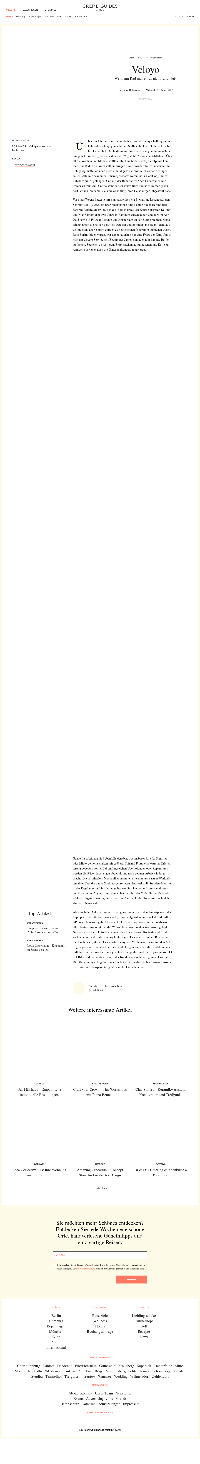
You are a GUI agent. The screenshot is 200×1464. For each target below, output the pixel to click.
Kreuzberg (126, 1365)
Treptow (89, 1376)
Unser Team (104, 1393)
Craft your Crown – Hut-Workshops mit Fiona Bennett (100, 1092)
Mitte (179, 1365)
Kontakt (86, 1393)
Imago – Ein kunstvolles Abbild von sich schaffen (43, 930)
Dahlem (49, 1365)
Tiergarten (72, 1376)
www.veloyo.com (25, 164)
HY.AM (118, 1430)
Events (78, 1398)
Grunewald (107, 1365)
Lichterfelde (163, 1365)
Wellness (100, 1320)
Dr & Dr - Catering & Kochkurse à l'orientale (160, 1172)
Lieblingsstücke (144, 1315)
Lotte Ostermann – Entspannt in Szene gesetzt (46, 947)
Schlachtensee (139, 1370)
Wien (59, 16)
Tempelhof (53, 1376)
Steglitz (37, 1376)
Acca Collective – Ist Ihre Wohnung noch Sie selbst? (39, 1172)
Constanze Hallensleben (130, 90)
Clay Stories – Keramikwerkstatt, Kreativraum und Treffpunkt (160, 1092)
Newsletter (123, 1393)
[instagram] (96, 1421)
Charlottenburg (28, 1365)
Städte (11, 10)
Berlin (9, 16)
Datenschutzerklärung (85, 1268)
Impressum (131, 1403)
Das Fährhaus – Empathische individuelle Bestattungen (39, 1092)
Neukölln (35, 1370)
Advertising (95, 1398)
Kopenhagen (35, 16)
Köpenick (144, 1365)
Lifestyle (50, 10)
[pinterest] (104, 1421)
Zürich (68, 16)
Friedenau (64, 1365)
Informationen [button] (100, 1385)
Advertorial (145, 99)
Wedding (121, 1376)
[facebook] (88, 1421)
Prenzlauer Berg (90, 1370)
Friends (121, 1398)
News (144, 1336)
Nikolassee (52, 1370)
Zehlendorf (160, 1376)
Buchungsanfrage (100, 1331)
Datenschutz (69, 1403)
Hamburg (21, 16)
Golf (143, 1326)
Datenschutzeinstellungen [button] (101, 1403)
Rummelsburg (115, 1370)
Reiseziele (100, 1315)
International (81, 16)
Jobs (109, 1398)
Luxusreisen (30, 10)
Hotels (100, 1326)
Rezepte (144, 1331)
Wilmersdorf (140, 1376)
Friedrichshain (86, 1365)
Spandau (179, 1370)
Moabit (20, 1370)
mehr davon (101, 1188)
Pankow (69, 1370)
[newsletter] (112, 1421)
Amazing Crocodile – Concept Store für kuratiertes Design (100, 1172)
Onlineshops (144, 1320)
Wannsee (105, 1376)
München (49, 16)
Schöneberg (161, 1370)
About (73, 1393)
